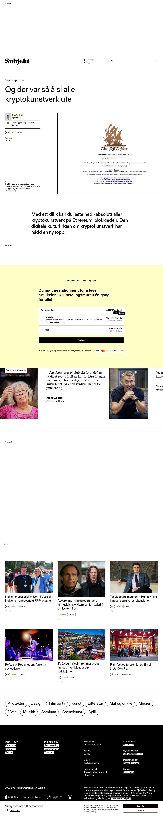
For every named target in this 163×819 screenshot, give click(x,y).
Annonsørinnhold (127, 674)
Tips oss (49, 752)
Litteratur (95, 704)
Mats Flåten (128, 772)
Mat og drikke (121, 704)
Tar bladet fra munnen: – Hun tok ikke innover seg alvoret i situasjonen (133, 598)
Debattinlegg (51, 749)
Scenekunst (63, 614)
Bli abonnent (51, 742)
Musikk (29, 712)
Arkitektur (16, 704)
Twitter (9, 752)
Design (37, 704)
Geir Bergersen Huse (133, 754)
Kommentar (22, 606)
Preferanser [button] (141, 810)
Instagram (10, 749)
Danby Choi (17, 115)
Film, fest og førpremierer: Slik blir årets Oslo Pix (131, 666)
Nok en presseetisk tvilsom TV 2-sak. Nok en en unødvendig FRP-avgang (28, 598)
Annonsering (51, 745)
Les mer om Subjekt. (121, 799)
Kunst (12, 132)
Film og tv (114, 674)
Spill (92, 712)
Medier (13, 606)
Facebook (10, 745)
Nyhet (20, 132)
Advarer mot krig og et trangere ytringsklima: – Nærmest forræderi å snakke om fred (80, 604)
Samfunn (118, 606)
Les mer (15, 810)
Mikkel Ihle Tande (131, 763)
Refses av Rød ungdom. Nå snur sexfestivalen (25, 666)
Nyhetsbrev (11, 742)
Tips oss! (15, 125)
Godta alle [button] (140, 806)
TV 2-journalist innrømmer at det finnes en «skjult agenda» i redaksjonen (78, 667)
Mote (12, 712)
